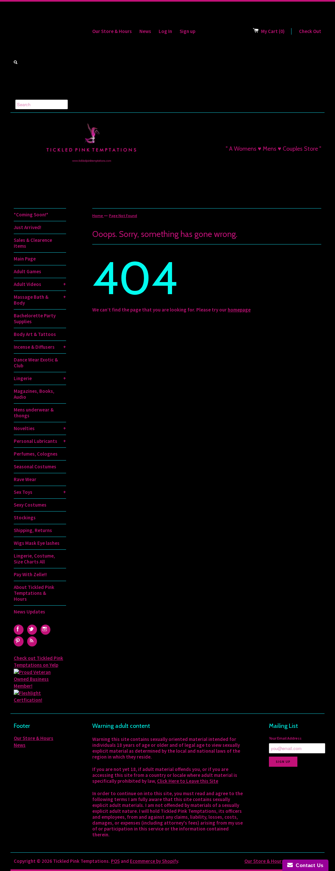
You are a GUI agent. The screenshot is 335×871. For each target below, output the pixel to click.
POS (115, 861)
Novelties (40, 428)
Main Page (25, 259)
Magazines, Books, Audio (34, 394)
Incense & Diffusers (40, 347)
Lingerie (40, 378)
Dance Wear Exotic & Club (36, 363)
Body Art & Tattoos (35, 334)
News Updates (29, 612)
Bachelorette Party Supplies (35, 318)
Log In (165, 31)
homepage (239, 310)
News (145, 31)
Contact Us (308, 865)
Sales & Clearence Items (33, 243)
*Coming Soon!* (31, 214)
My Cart (273, 31)
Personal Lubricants (40, 441)
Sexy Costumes (30, 505)
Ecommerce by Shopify (154, 861)
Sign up (187, 31)
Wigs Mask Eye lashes (37, 543)
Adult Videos (40, 284)
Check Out (310, 31)
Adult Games (27, 271)
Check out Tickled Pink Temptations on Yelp (38, 661)
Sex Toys (40, 492)
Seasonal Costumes (35, 466)
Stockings (25, 517)
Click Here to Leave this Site (187, 781)
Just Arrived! (27, 227)
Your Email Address (285, 738)
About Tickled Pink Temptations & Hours (34, 593)
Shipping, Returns (33, 530)
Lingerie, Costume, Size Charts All (34, 559)
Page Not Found (123, 215)
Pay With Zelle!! (30, 574)
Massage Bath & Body (40, 300)
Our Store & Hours (112, 31)
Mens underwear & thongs (34, 413)
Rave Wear (25, 479)
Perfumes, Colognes (36, 454)
